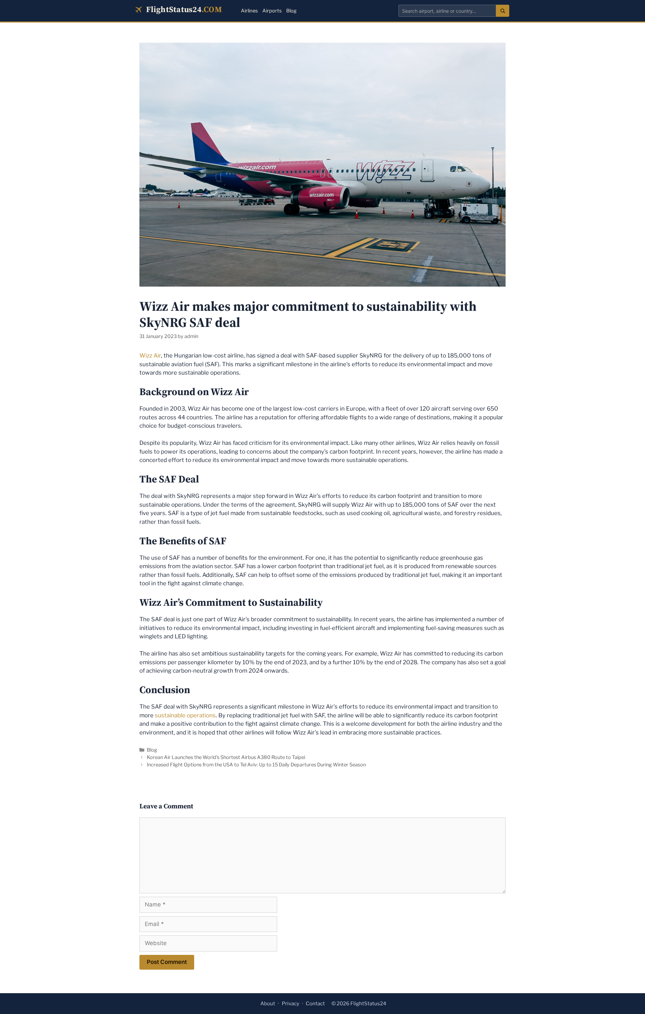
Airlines (249, 11)
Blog (291, 11)
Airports (272, 11)
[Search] (502, 11)
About (267, 1004)
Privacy (290, 1004)
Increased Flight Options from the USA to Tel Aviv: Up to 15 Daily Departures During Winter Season (256, 765)
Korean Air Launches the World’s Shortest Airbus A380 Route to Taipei (226, 757)
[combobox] (447, 11)
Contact (315, 1004)
